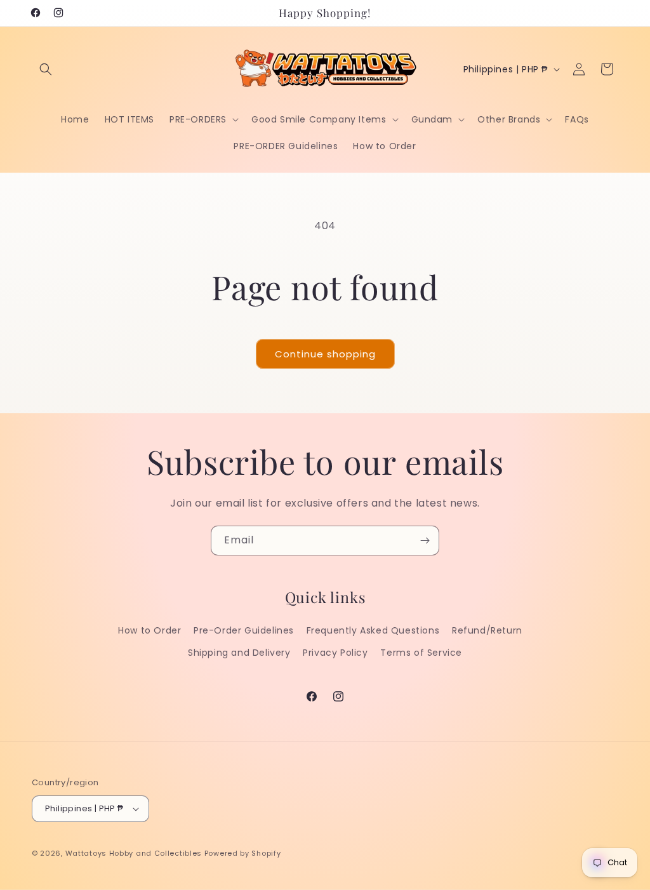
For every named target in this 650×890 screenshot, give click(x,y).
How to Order (149, 630)
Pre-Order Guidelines (244, 630)
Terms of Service (421, 652)
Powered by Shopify (242, 853)
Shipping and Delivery (239, 652)
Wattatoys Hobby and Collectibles (133, 853)
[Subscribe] (425, 540)
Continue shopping (325, 354)
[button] (46, 69)
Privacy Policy (335, 652)
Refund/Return (487, 630)
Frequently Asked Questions (373, 630)
